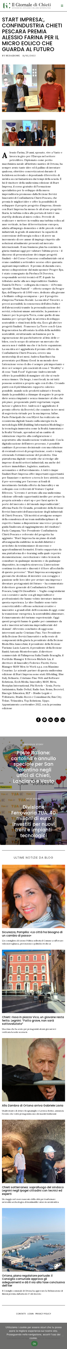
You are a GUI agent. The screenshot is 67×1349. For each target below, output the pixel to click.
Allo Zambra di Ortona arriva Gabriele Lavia (32, 1105)
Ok (34, 1343)
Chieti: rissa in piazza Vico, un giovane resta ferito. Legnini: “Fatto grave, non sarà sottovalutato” (33, 1020)
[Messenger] (44, 719)
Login (31, 1313)
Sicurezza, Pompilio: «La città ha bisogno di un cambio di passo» (32, 933)
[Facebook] (38, 719)
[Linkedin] (50, 719)
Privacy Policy (43, 1313)
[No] (62, 1336)
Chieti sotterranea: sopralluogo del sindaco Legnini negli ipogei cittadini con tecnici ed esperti (33, 1190)
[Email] (62, 719)
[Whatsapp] (56, 719)
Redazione (13, 55)
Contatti (21, 1313)
